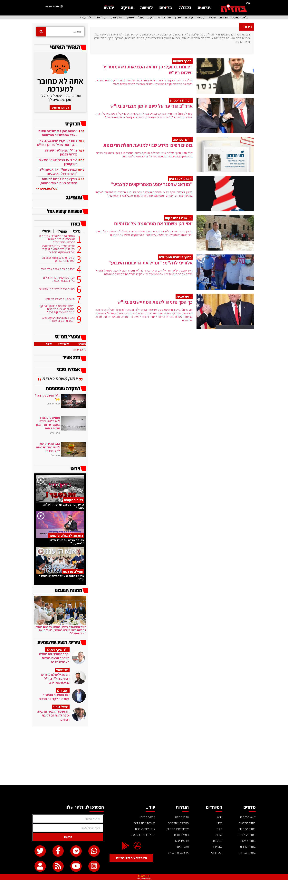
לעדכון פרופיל (60, 108)
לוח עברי (85, 17)
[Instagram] (94, 866)
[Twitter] (40, 851)
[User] (40, 866)
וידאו (219, 817)
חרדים (224, 17)
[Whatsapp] (94, 851)
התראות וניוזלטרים (178, 823)
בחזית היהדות (248, 847)
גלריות (218, 835)
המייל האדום (181, 835)
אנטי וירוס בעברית (145, 829)
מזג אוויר (100, 17)
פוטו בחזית (164, 17)
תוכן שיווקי (216, 852)
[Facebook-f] (58, 851)
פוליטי (212, 17)
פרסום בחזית (147, 817)
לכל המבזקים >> (46, 188)
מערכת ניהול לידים (144, 823)
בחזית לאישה (248, 841)
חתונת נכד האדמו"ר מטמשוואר (57, 289)
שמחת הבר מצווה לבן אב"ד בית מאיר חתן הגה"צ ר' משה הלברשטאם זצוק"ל (57, 239)
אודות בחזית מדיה (178, 852)
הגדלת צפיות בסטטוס (143, 835)
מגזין (178, 17)
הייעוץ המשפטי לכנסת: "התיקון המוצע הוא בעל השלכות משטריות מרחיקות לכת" (57, 309)
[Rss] (58, 866)
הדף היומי (116, 17)
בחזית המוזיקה (247, 852)
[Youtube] (76, 866)
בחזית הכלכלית (247, 835)
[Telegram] (76, 851)
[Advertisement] (144, 755)
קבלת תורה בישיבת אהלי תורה (58, 269)
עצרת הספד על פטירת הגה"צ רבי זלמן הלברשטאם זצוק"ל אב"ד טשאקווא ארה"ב (58, 249)
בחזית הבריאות (247, 829)
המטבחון (217, 841)
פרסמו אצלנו (181, 841)
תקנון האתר (182, 847)
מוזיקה (130, 17)
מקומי (201, 17)
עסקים (189, 17)
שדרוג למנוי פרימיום (178, 829)
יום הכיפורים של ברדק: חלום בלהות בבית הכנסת (59, 279)
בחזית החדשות (247, 823)
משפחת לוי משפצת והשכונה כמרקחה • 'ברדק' (58, 259)
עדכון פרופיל (182, 817)
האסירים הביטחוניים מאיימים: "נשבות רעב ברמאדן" (58, 319)
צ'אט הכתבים (240, 17)
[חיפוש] (41, 31)
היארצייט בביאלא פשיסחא (60, 299)
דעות (151, 17)
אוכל (141, 17)
